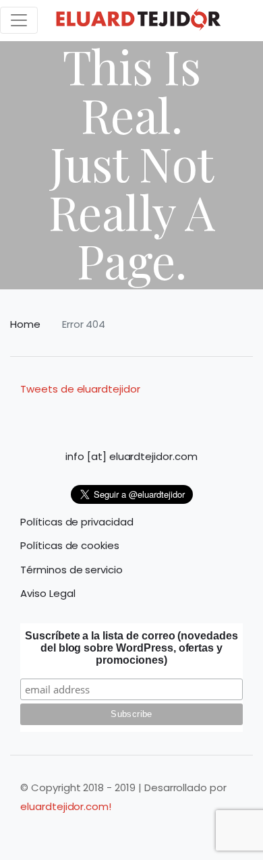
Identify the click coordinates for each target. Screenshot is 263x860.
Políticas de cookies (69, 545)
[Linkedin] (118, 415)
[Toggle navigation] (19, 20)
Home (25, 324)
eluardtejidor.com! (65, 806)
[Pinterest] (169, 415)
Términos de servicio (71, 570)
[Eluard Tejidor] (139, 20)
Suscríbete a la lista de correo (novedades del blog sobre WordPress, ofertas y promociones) (131, 648)
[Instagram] (93, 415)
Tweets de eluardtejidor (80, 389)
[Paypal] (144, 415)
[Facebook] (68, 415)
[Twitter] (194, 415)
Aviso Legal (47, 593)
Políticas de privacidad (77, 522)
